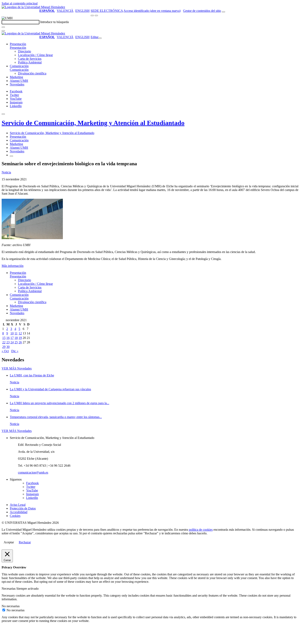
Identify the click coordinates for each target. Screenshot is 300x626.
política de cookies (201, 529)
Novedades (17, 84)
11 (16, 333)
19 (20, 338)
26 (20, 342)
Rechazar (25, 542)
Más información (12, 265)
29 (4, 347)
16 (8, 338)
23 (8, 342)
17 (12, 338)
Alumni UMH (19, 80)
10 (12, 333)
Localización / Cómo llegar (35, 55)
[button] (18, 47)
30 (8, 347)
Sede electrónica (107, 10)
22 (4, 342)
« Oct (5, 351)
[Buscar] (3, 27)
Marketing (16, 77)
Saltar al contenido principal (20, 3)
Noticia (6, 172)
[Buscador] (223, 11)
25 (16, 342)
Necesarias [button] (9, 588)
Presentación (18, 44)
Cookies (15, 515)
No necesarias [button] (11, 606)
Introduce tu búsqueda (54, 22)
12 (20, 333)
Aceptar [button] (9, 542)
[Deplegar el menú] (11, 156)
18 (16, 338)
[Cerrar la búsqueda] (3, 30)
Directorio (24, 51)
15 (4, 338)
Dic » (14, 351)
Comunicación (19, 66)
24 (12, 342)
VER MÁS (17, 368)
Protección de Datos (23, 508)
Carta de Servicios (29, 58)
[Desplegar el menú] (96, 15)
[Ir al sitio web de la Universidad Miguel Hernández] (33, 7)
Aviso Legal (18, 504)
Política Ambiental (30, 62)
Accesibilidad (18, 512)
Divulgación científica (32, 73)
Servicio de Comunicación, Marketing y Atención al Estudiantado (93, 123)
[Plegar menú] (100, 38)
